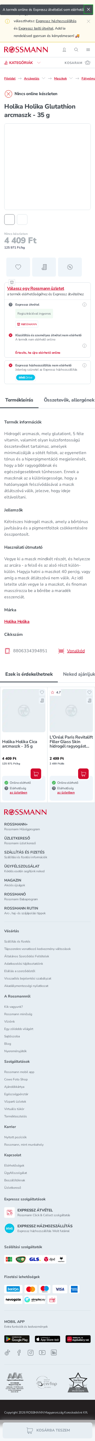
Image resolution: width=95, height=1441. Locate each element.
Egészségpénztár (16, 1094)
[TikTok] (7, 1352)
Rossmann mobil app (19, 1072)
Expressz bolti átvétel (35, 28)
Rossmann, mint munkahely (24, 1144)
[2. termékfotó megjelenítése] (22, 219)
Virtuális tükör (14, 1109)
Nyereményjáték (15, 1051)
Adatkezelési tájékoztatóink (23, 964)
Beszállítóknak (14, 1180)
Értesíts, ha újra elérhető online (37, 353)
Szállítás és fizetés (17, 941)
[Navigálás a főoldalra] (26, 49)
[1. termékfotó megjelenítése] (9, 219)
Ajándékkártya (14, 1087)
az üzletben (18, 792)
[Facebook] (19, 1352)
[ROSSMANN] (25, 812)
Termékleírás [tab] (19, 400)
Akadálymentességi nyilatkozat (26, 986)
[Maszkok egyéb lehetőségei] (71, 78)
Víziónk (9, 1021)
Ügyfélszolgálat (15, 1173)
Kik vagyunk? (13, 1007)
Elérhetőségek (14, 1165)
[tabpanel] (47, 534)
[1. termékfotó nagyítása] (47, 166)
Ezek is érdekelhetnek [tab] (29, 674)
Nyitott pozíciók (15, 1137)
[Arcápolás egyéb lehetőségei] (43, 78)
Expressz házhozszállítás (56, 21)
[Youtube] (42, 1352)
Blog (7, 1044)
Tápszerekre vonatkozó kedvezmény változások (37, 949)
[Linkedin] (54, 1352)
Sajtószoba (12, 1036)
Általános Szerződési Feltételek (26, 956)
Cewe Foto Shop (16, 1079)
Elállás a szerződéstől (19, 971)
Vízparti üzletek (15, 1101)
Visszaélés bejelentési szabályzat (27, 978)
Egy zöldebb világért (18, 1029)
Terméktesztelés (15, 1116)
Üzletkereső (12, 1188)
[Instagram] (30, 1352)
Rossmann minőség (18, 1014)
